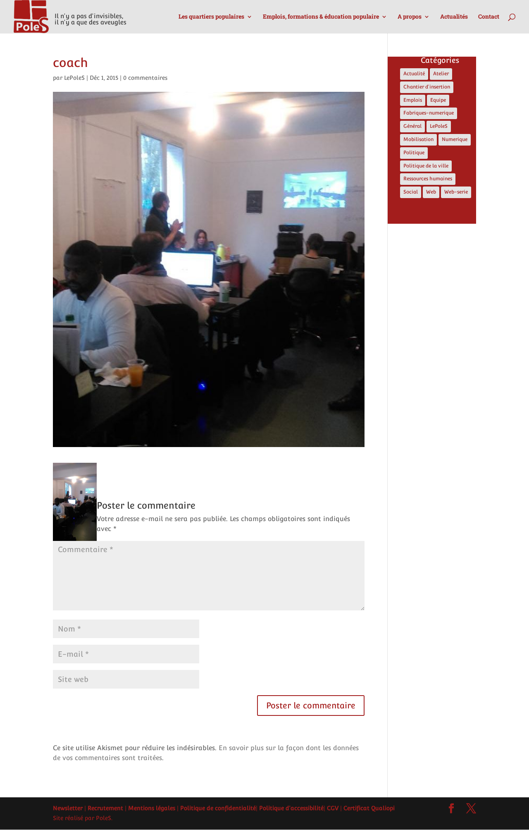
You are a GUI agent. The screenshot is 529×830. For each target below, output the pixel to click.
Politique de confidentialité (218, 808)
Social (410, 192)
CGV (332, 808)
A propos (410, 17)
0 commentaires (145, 77)
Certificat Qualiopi (369, 808)
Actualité (414, 74)
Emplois (412, 100)
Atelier (441, 74)
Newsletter (68, 808)
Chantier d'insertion (426, 87)
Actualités (454, 17)
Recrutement (105, 808)
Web (431, 192)
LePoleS (74, 77)
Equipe (438, 100)
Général (412, 126)
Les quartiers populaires (211, 17)
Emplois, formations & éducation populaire (321, 17)
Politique (413, 152)
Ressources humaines (427, 179)
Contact (488, 17)
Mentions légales (151, 808)
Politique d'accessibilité (291, 808)
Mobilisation (418, 139)
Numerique (454, 139)
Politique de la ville (425, 166)
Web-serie (456, 192)
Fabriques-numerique (428, 113)
